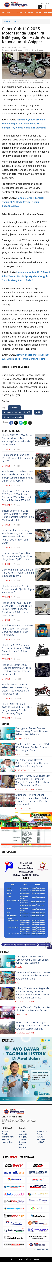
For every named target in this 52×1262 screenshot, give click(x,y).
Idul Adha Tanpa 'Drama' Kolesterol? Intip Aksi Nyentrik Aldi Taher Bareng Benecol (31, 763)
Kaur (21, 1144)
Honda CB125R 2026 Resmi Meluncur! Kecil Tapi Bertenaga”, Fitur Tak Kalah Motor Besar (17, 440)
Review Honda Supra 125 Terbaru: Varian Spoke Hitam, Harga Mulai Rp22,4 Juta (18, 556)
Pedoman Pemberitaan (7, 1141)
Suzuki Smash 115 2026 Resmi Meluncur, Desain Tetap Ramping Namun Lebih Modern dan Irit (18, 515)
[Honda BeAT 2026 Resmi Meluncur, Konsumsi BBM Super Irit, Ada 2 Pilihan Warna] (42, 650)
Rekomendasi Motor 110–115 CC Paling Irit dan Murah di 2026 (17, 458)
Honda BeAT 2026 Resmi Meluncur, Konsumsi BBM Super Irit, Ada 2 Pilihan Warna (16, 649)
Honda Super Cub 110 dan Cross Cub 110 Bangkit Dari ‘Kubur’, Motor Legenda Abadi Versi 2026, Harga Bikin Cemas (17, 609)
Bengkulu (23, 1147)
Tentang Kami (8, 1136)
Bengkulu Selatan (23, 1138)
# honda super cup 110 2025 (17, 412)
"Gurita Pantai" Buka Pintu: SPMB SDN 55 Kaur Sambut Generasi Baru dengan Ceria (32, 747)
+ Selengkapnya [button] (41, 1249)
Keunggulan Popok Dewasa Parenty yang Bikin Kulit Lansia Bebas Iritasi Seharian (32, 731)
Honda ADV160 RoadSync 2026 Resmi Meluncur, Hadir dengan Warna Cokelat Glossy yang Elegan (17, 708)
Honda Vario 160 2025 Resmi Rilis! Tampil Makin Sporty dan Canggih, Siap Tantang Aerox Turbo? (26, 276)
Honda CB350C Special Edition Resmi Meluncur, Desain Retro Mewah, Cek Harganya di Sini (16, 689)
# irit (38, 412)
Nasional (6, 12)
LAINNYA (40, 1142)
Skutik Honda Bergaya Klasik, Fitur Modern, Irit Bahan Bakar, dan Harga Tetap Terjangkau (17, 630)
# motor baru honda (13, 417)
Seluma (22, 1142)
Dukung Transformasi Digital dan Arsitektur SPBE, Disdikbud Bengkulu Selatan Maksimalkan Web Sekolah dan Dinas (32, 780)
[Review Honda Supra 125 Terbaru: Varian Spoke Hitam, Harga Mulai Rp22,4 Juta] (42, 558)
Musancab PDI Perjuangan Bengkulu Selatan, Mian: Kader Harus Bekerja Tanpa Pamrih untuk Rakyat (31, 799)
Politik (39, 1134)
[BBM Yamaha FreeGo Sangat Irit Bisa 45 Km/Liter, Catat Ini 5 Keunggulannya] (42, 574)
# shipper (14, 407)
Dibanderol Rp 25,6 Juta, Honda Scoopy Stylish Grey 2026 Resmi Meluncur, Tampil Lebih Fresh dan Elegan (17, 537)
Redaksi (5, 1134)
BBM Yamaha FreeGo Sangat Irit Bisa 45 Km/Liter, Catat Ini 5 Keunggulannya (18, 573)
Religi (38, 12)
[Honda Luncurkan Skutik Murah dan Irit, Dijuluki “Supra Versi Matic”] (42, 591)
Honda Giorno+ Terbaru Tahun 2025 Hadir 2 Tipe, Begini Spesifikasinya (23, 202)
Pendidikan (41, 1139)
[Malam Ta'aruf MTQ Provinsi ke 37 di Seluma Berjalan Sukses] (7, 1012)
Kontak (5, 1131)
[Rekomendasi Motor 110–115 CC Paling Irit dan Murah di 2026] (42, 460)
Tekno (19, 12)
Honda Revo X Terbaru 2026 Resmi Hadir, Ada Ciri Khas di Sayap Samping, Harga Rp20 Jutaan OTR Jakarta (17, 476)
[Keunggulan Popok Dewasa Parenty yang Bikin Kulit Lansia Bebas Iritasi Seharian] (7, 733)
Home (7, 21)
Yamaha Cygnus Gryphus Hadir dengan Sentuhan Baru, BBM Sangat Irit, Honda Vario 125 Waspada (24, 124)
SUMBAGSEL (42, 1131)
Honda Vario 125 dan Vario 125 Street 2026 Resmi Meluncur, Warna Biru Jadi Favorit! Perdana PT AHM (16, 495)
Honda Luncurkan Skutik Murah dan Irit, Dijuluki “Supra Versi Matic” (18, 589)
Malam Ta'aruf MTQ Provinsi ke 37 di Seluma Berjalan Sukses (32, 1009)
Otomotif (29, 12)
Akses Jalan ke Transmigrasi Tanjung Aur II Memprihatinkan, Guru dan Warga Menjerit (32, 1026)
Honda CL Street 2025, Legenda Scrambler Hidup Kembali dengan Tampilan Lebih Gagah (16, 669)
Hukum (40, 1136)
